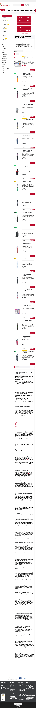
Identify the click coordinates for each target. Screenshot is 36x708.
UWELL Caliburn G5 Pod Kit (28, 119)
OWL (3, 40)
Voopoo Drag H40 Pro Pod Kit (28, 197)
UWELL (4, 23)
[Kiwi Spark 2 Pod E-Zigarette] (17, 218)
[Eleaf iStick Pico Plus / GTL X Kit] (17, 110)
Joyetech (4, 35)
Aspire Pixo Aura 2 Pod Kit (27, 258)
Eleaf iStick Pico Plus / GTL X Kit (28, 105)
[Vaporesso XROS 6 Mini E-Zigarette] (17, 280)
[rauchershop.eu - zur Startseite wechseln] (5, 5)
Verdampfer (4, 58)
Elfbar (15, 419)
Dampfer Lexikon (12, 686)
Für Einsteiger (5, 17)
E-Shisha (4, 31)
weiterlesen (17, 47)
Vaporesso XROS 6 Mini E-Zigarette (27, 275)
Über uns (11, 684)
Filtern (16, 51)
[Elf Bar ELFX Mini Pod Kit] (17, 326)
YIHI (3, 42)
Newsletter (12, 688)
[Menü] (4, 694)
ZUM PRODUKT (32, 70)
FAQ (3, 70)
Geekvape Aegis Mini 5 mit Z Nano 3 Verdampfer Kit (28, 151)
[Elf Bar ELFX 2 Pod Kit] (17, 311)
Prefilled (4, 48)
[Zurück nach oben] (12, 678)
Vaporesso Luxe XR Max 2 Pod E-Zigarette (28, 352)
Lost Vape (4, 39)
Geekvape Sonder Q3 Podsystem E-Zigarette (27, 74)
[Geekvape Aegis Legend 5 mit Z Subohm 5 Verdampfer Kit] (17, 171)
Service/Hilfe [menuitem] (33, 2)
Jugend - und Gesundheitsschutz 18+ (22, 694)
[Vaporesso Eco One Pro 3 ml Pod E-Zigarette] (17, 94)
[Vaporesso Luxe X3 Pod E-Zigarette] (17, 342)
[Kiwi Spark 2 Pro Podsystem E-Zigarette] (17, 233)
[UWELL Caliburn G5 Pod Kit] (17, 125)
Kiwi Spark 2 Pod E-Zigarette (28, 212)
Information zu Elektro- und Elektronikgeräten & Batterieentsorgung (22, 697)
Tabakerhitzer (4, 62)
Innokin (4, 34)
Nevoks (15, 423)
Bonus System (12, 691)
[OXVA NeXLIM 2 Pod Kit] (17, 187)
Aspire (4, 19)
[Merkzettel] (26, 5)
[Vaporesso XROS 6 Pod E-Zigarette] (17, 295)
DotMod (4, 27)
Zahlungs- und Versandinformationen (22, 689)
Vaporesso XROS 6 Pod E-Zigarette (27, 290)
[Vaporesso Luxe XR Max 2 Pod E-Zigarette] (17, 357)
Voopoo (20, 27)
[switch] (3, 699)
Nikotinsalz (4, 56)
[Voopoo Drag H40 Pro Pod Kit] (17, 202)
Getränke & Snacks (5, 68)
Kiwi (4, 38)
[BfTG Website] (20, 678)
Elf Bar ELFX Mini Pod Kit (27, 320)
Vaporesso (4, 24)
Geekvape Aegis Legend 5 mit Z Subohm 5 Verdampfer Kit (28, 167)
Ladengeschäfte (21, 684)
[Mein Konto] (28, 5)
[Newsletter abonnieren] (34, 695)
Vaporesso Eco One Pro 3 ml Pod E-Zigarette (28, 89)
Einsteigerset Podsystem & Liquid (28, 58)
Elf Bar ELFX (28, 30)
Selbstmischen (5, 54)
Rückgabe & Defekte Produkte (13, 690)
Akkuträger (4, 60)
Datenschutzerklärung (22, 690)
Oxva (4, 21)
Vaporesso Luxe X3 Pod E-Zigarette (27, 337)
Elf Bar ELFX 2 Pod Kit (27, 305)
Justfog (4, 36)
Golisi (4, 32)
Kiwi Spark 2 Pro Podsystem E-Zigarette (28, 228)
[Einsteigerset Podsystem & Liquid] (17, 63)
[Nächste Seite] (16, 54)
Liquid (3, 50)
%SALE (3, 66)
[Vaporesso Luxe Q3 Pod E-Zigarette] (17, 141)
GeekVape (4, 20)
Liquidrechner (12, 685)
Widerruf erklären (18, 704)
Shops (3, 72)
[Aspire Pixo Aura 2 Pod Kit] (17, 264)
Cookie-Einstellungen (22, 691)
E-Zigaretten (4, 16)
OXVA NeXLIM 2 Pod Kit (27, 181)
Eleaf (4, 28)
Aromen (3, 52)
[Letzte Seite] (18, 54)
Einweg (3, 46)
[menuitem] (18, 5)
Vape (3, 44)
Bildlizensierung (21, 699)
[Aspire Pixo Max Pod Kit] (17, 249)
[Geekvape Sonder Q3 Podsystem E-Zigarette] (17, 79)
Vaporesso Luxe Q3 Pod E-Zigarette (27, 136)
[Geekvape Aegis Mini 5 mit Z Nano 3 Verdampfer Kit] (17, 156)
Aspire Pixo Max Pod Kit (27, 243)
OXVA (15, 424)
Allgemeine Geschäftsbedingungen (22, 686)
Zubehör (3, 64)
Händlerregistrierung (13, 693)
